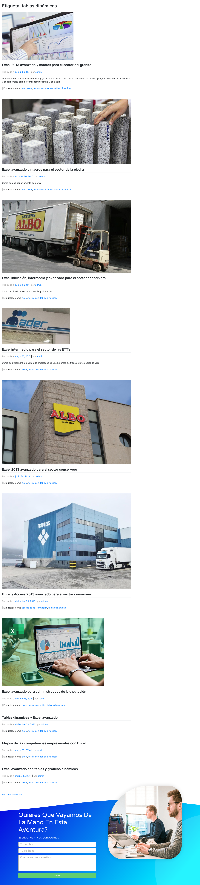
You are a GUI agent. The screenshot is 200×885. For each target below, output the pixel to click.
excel (29, 88)
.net (24, 88)
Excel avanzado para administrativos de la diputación (44, 691)
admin (38, 72)
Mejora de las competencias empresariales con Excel (44, 743)
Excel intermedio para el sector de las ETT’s (36, 349)
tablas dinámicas (62, 88)
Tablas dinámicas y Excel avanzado (30, 717)
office (43, 705)
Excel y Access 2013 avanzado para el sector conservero (47, 594)
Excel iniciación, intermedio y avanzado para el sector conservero (54, 278)
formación (38, 88)
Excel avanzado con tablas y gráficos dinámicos (40, 769)
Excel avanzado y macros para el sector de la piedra (43, 169)
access (25, 607)
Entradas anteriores (12, 794)
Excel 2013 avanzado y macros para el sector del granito (46, 65)
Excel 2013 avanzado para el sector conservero (39, 469)
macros (49, 88)
